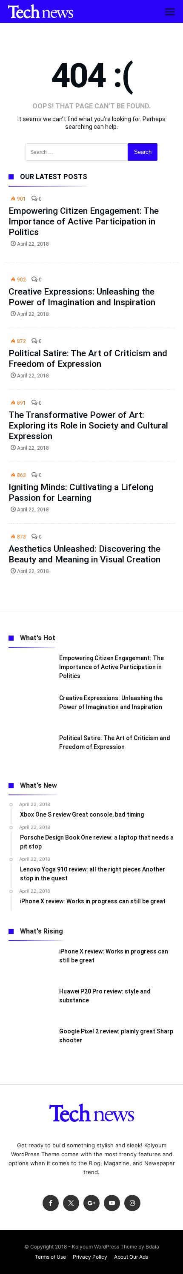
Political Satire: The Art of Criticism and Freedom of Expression (88, 358)
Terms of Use (50, 1257)
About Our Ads (131, 1257)
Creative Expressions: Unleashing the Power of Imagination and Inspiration (82, 297)
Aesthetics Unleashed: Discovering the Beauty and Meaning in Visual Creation (84, 554)
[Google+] (91, 1203)
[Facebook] (51, 1203)
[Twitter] (71, 1203)
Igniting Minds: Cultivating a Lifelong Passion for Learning (81, 492)
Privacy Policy (90, 1257)
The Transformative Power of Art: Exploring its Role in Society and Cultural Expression (88, 425)
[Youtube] (112, 1203)
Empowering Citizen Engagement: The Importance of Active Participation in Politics (84, 221)
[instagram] (132, 1203)
